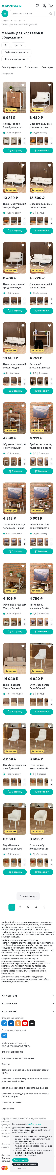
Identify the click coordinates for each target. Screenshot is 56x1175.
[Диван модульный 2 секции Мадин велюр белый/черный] (48, 301)
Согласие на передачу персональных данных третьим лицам (25, 1095)
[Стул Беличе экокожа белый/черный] (48, 782)
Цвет (17, 45)
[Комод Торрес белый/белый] (6, 141)
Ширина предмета (14, 59)
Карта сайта (8, 1109)
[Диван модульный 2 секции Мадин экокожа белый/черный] (21, 221)
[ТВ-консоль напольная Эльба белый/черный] (48, 622)
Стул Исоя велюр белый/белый (40, 687)
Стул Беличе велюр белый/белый (14, 767)
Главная (5, 20)
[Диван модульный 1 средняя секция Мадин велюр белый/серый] (14, 301)
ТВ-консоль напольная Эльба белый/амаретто (39, 606)
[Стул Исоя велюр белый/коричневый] (33, 702)
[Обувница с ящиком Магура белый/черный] (21, 622)
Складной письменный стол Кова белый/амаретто (40, 366)
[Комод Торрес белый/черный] (21, 141)
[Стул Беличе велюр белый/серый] (14, 782)
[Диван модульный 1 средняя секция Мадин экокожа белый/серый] (40, 141)
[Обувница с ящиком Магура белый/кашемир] (14, 622)
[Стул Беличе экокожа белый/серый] (40, 782)
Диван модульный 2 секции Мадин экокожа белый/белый (14, 206)
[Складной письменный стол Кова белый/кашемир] (40, 381)
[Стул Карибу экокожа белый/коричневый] (33, 862)
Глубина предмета (15, 52)
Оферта (5, 1064)
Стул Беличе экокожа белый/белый (39, 767)
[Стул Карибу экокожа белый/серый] (40, 862)
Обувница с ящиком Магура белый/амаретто (14, 606)
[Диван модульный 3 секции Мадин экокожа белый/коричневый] (33, 221)
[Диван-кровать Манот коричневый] (6, 702)
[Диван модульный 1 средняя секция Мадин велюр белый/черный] (21, 301)
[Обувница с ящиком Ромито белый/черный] (21, 461)
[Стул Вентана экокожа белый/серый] (14, 862)
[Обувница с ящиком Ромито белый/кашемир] (14, 461)
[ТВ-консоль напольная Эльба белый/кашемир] (40, 622)
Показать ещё (28, 896)
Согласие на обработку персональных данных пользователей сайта (26, 1080)
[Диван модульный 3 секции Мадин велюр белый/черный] (21, 381)
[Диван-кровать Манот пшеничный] (14, 702)
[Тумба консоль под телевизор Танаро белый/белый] (6, 542)
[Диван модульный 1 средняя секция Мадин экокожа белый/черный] (48, 141)
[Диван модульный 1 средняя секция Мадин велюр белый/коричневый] (6, 301)
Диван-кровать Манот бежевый (12, 687)
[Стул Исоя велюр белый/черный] (48, 702)
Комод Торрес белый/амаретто (12, 125)
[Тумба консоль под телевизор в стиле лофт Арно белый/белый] (33, 461)
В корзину (17, 150)
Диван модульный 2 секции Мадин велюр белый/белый (41, 286)
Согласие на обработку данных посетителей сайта (25, 1071)
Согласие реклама (11, 1102)
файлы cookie (34, 1124)
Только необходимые (25, 1164)
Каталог (18, 20)
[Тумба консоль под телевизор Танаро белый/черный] (21, 542)
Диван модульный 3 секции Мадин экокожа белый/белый (41, 206)
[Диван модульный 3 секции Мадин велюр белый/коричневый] (6, 381)
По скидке (47, 67)
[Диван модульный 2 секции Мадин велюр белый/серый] (40, 301)
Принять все (20, 1160)
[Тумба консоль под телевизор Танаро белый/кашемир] (14, 542)
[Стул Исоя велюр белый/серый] (40, 702)
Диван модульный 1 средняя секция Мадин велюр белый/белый (14, 286)
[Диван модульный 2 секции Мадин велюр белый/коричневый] (33, 301)
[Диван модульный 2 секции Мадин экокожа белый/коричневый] (6, 221)
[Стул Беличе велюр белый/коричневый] (6, 782)
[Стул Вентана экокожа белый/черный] (21, 862)
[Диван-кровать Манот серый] (21, 702)
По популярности (11, 67)
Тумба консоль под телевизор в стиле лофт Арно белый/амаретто (41, 446)
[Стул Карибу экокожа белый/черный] (48, 862)
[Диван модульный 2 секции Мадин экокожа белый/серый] (14, 221)
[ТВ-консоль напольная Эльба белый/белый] (33, 622)
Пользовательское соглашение (17, 1058)
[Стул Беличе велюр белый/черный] (21, 782)
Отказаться (20, 1168)
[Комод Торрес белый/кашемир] (14, 141)
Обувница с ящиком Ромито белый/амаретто (14, 446)
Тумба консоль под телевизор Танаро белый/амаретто (14, 526)
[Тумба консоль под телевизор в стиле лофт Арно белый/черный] (48, 461)
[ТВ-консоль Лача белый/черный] (48, 542)
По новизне (31, 67)
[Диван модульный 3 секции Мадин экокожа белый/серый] (40, 221)
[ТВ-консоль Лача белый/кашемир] (40, 542)
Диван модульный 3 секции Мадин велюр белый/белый (14, 366)
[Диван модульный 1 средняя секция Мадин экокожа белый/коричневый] (33, 141)
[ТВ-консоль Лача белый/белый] (33, 542)
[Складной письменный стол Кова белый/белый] (33, 381)
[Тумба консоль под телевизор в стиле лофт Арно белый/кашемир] (40, 461)
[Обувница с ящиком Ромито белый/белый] (6, 461)
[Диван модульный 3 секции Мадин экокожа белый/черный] (48, 221)
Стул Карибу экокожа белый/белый (39, 847)
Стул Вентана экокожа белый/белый (12, 847)
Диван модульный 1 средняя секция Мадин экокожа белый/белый (41, 125)
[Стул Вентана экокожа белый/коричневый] (6, 862)
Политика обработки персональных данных (24, 1088)
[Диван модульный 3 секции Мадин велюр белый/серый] (14, 381)
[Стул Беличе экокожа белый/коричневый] (33, 782)
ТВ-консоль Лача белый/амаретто (39, 526)
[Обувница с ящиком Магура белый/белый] (6, 622)
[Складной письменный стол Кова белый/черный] (48, 381)
